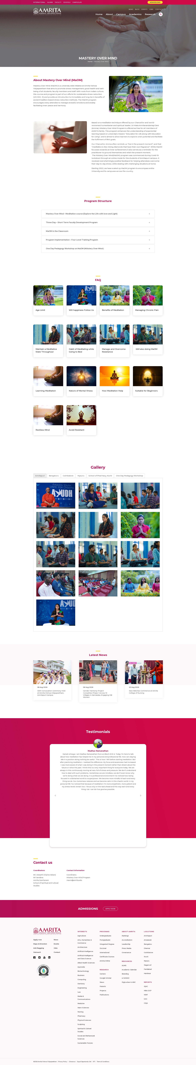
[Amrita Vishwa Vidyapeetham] (47, 11)
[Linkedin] (49, 957)
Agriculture (82, 936)
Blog (137, 9)
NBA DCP (147, 990)
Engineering (82, 988)
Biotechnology (83, 971)
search (161, 14)
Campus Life (77, 2)
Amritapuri (148, 936)
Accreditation (127, 940)
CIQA (146, 1003)
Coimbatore (148, 952)
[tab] (40, 475)
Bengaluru (148, 944)
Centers (103, 974)
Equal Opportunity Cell (84, 1061)
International (39, 2)
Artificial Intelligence (85, 951)
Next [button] (140, 795)
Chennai (147, 948)
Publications (104, 995)
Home (90, 61)
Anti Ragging (38, 948)
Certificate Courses (107, 957)
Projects (103, 990)
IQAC (146, 986)
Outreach (37, 952)
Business (81, 975)
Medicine (81, 1003)
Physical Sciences (84, 1020)
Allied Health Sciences (86, 963)
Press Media (126, 948)
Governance (126, 952)
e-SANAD (125, 978)
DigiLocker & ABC (129, 982)
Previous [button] (55, 795)
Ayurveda (81, 967)
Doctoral (103, 948)
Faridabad (148, 969)
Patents (103, 986)
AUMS (124, 965)
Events (144, 9)
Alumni (50, 2)
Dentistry (81, 984)
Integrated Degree (107, 944)
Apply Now (110, 909)
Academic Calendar (129, 970)
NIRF (146, 995)
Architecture (82, 947)
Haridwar (147, 973)
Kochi (146, 957)
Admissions (155, 2)
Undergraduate (105, 936)
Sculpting (81, 1024)
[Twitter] (39, 957)
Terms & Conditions (103, 1061)
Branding (125, 974)
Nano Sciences (83, 1007)
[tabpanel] (98, 554)
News (131, 9)
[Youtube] (44, 957)
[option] (52, 681)
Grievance (72, 1061)
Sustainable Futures (85, 1043)
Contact (159, 9)
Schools (66, 2)
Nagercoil (147, 965)
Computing (82, 979)
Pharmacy (81, 1016)
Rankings (125, 936)
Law (79, 992)
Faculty (58, 2)
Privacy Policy (62, 1061)
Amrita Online (105, 961)
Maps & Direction (40, 944)
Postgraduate (105, 940)
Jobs (151, 9)
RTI (94, 1061)
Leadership (126, 944)
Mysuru (146, 961)
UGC (145, 999)
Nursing (80, 1012)
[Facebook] (34, 957)
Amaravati (148, 940)
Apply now (37, 940)
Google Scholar (105, 978)
